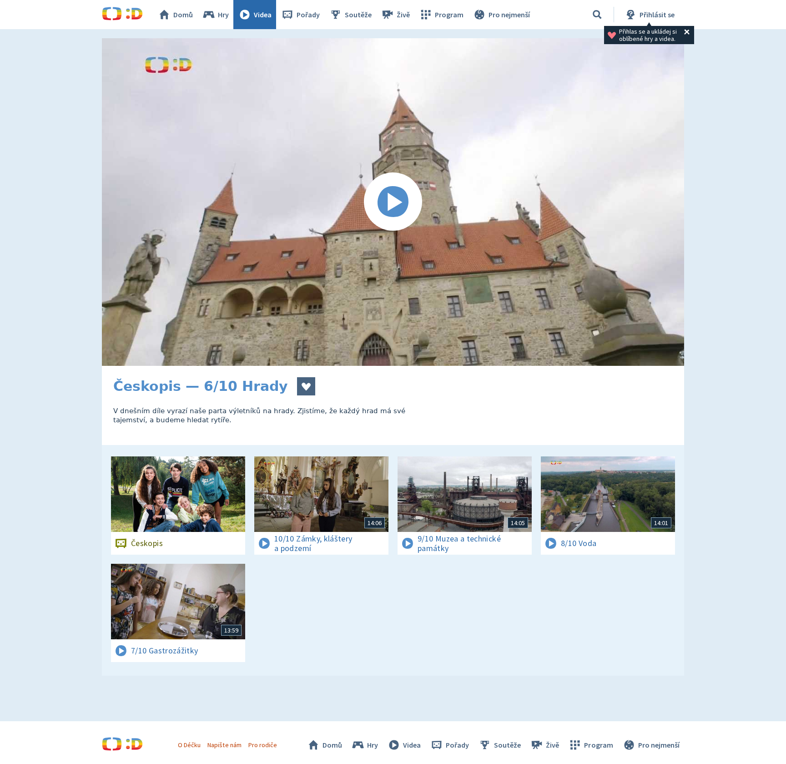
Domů (183, 14)
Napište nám (224, 745)
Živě (403, 14)
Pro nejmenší (509, 14)
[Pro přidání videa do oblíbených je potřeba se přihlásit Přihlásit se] (306, 386)
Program (449, 14)
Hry (223, 14)
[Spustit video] (393, 202)
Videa (263, 14)
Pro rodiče (262, 745)
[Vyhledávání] (597, 14)
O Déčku (189, 745)
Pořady (308, 14)
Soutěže (358, 14)
